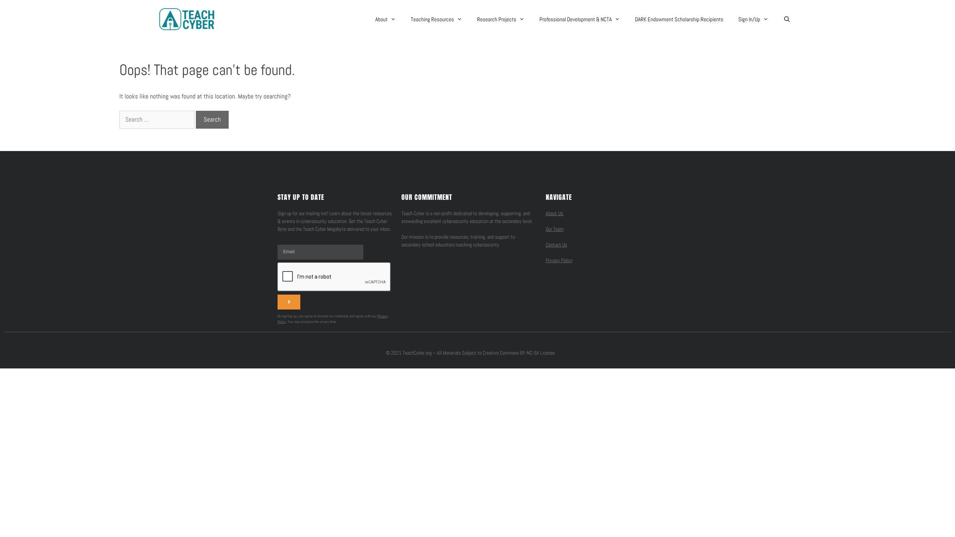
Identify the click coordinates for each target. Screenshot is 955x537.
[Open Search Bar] (787, 19)
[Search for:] (157, 119)
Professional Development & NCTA (575, 19)
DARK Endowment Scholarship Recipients (679, 19)
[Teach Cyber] (187, 19)
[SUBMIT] (289, 302)
